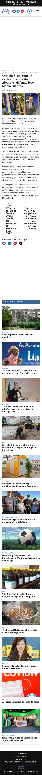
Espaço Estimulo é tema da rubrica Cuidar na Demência (19, 667)
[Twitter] (18, 11)
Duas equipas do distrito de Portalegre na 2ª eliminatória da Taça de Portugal (21, 558)
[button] (29, 11)
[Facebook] (14, 11)
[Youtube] (22, 11)
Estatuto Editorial (21, 754)
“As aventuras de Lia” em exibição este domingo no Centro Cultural (19, 372)
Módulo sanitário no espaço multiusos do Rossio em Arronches (20, 484)
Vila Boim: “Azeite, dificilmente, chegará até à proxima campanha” (19, 595)
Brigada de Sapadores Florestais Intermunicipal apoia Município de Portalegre (19, 447)
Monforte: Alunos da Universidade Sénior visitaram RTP (19, 739)
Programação (21, 756)
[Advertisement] (21, 38)
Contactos (21, 759)
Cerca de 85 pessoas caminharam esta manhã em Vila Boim (18, 520)
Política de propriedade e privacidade (21, 762)
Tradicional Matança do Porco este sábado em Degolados (19, 631)
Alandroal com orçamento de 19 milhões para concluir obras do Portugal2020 (18, 409)
